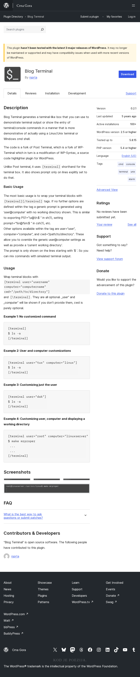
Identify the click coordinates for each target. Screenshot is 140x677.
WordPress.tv (83, 602)
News (7, 589)
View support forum (110, 259)
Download (127, 74)
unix (133, 171)
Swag (111, 602)
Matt (9, 620)
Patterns (43, 602)
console (130, 164)
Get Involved (114, 582)
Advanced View (107, 190)
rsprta (33, 77)
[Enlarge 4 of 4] (85, 488)
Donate (113, 595)
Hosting (9, 595)
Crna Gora (19, 650)
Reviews (30, 93)
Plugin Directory (13, 16)
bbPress (11, 627)
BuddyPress (14, 633)
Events (110, 589)
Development (77, 93)
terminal (123, 171)
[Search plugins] (42, 29)
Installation (52, 93)
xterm (132, 179)
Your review (104, 224)
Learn (75, 582)
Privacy (9, 602)
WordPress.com (16, 614)
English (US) (129, 155)
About (8, 582)
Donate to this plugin (111, 293)
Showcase (45, 582)
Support (131, 93)
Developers (79, 595)
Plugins (42, 595)
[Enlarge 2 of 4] (55, 483)
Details (12, 93)
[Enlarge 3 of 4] (85, 483)
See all (132, 224)
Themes (43, 589)
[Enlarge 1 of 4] (25, 483)
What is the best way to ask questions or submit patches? (23, 516)
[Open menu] (134, 5)
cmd (120, 164)
